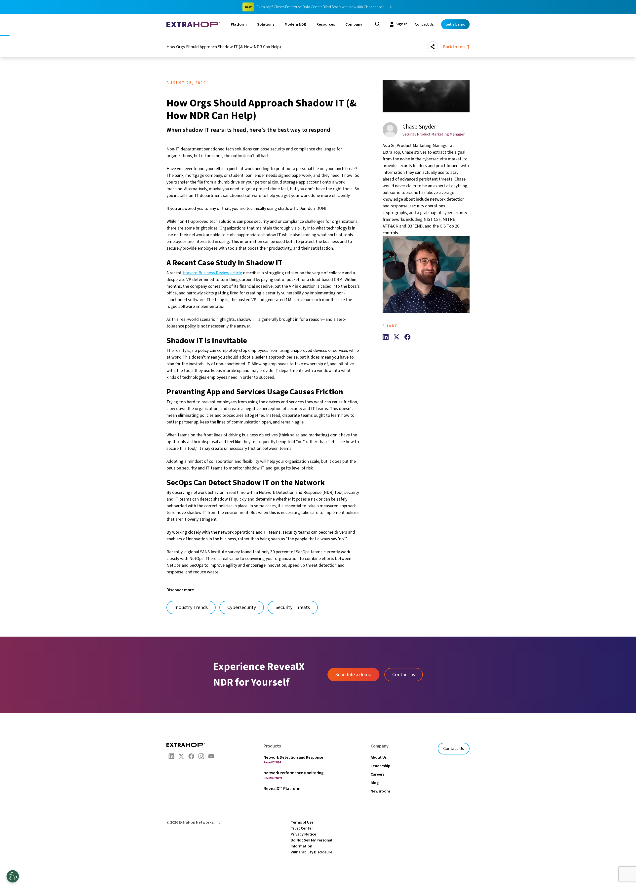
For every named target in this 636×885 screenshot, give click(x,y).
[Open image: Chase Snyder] (426, 274)
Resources (326, 24)
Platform (239, 24)
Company (353, 24)
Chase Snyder (419, 126)
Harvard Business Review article (212, 273)
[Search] (377, 24)
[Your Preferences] (12, 876)
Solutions (265, 24)
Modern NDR (295, 24)
